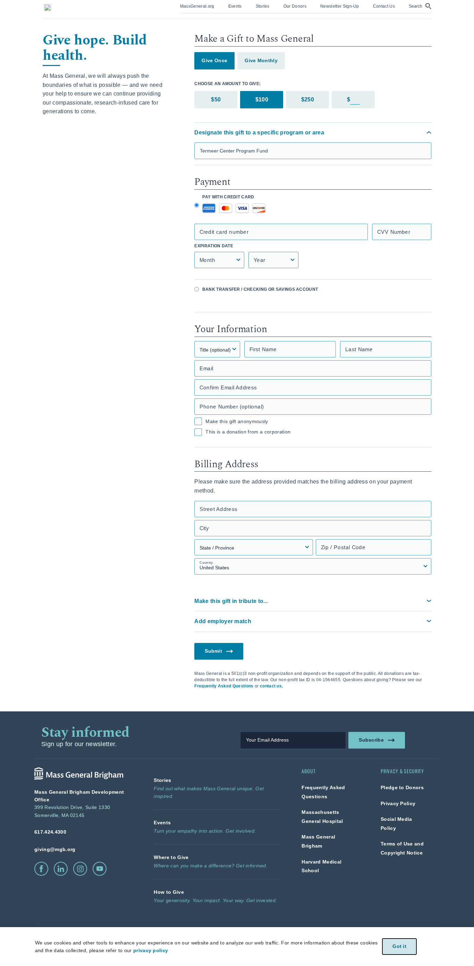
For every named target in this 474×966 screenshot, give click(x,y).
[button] (420, 6)
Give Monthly (261, 60)
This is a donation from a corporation (247, 432)
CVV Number (393, 232)
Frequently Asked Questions (223, 686)
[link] (197, 6)
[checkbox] (198, 421)
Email (206, 368)
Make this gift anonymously (236, 421)
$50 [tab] (216, 99)
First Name (263, 349)
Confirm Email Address (228, 387)
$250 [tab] (307, 99)
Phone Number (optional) (232, 407)
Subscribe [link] (371, 739)
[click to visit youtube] (100, 869)
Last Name (359, 349)
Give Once (214, 60)
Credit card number (224, 232)
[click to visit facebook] (41, 869)
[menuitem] (197, 6)
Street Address (218, 509)
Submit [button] (213, 650)
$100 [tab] (261, 99)
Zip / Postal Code (343, 547)
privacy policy (150, 950)
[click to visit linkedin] (61, 869)
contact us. (271, 686)
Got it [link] (399, 946)
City (204, 528)
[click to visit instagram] (80, 869)
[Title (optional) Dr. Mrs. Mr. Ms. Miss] (217, 349)
